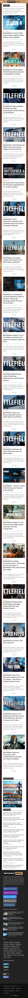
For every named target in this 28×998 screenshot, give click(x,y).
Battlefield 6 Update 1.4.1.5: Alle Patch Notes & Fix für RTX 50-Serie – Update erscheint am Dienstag (15, 928)
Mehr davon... (14, 775)
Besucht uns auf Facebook (11, 888)
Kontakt (17, 990)
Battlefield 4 (11, 880)
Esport (8, 953)
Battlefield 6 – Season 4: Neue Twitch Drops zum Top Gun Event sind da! (14, 488)
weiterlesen (14, 49)
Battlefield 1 (12, 179)
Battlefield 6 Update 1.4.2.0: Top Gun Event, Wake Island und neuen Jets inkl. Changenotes (13, 525)
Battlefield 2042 (18, 179)
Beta (16, 948)
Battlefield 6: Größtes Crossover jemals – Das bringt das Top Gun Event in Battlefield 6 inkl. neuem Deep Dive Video (14, 565)
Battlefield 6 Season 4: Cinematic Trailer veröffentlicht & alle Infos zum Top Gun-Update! (12, 755)
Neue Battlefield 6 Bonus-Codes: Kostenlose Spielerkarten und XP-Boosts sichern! (13, 377)
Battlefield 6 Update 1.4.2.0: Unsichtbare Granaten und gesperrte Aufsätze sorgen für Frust (14, 338)
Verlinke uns (7, 988)
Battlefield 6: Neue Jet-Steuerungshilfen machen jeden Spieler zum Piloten (12, 415)
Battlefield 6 (6, 31)
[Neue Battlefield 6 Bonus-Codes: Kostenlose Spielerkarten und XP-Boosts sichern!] (14, 363)
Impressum (6, 993)
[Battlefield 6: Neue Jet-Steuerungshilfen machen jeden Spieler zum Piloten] (14, 402)
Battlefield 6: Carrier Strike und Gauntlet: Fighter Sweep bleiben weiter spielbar (13, 35)
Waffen (8, 957)
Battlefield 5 (12, 944)
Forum (22, 882)
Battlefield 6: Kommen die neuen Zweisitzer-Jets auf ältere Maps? (12, 451)
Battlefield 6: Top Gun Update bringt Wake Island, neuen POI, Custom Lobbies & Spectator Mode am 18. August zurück (16, 933)
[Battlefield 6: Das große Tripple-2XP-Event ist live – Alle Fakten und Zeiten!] (14, 247)
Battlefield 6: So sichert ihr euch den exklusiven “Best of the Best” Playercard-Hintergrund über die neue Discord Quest (13, 298)
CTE (17, 950)
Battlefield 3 (16, 880)
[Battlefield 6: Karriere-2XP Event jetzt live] (14, 630)
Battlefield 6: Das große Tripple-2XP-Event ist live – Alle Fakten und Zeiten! (13, 260)
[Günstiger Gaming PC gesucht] (6, 977)
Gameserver (18, 953)
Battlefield (6, 942)
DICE (21, 950)
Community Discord (10, 904)
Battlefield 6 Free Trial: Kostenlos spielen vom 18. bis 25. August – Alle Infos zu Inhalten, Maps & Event (13, 678)
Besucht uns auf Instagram (11, 892)
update (22, 955)
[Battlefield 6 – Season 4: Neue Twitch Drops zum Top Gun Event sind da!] (14, 475)
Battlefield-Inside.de (19, 986)
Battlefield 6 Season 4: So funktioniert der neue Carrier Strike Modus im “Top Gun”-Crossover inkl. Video (13, 717)
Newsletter (18, 988)
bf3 (18, 948)
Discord (12, 988)
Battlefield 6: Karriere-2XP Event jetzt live (13, 642)
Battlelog (11, 948)
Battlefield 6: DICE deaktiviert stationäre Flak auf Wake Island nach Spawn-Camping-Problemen (13, 222)
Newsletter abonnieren (10, 900)
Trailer (18, 955)
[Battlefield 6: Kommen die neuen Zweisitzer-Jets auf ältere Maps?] (14, 438)
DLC (4, 953)
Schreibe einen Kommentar (17, 39)
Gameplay (13, 953)
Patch (14, 955)
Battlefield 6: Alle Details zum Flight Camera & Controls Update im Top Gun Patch (14, 147)
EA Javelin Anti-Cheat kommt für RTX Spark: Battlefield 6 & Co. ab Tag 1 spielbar (14, 185)
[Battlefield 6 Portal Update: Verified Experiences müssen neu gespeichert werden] (14, 59)
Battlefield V (6, 180)
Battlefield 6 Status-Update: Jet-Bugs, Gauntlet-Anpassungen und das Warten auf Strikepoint (14, 109)
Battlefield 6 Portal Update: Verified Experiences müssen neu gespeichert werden (13, 72)
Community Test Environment (9, 950)
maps (5, 955)
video (5, 957)
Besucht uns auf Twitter (10, 896)
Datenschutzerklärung (9, 990)
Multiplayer (9, 955)
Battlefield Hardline (15, 946)
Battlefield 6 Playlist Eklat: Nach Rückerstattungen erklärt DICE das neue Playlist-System (12, 605)
